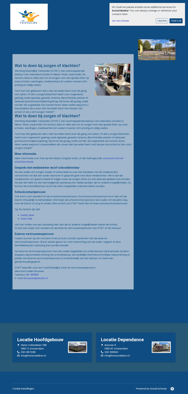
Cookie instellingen (23, 388)
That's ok (176, 20)
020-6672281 (28, 352)
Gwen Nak (26, 218)
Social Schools (158, 388)
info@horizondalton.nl (33, 355)
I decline (162, 20)
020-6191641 (111, 352)
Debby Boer (27, 215)
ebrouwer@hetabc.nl (35, 278)
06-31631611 (32, 274)
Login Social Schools (164, 2)
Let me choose (120, 20)
